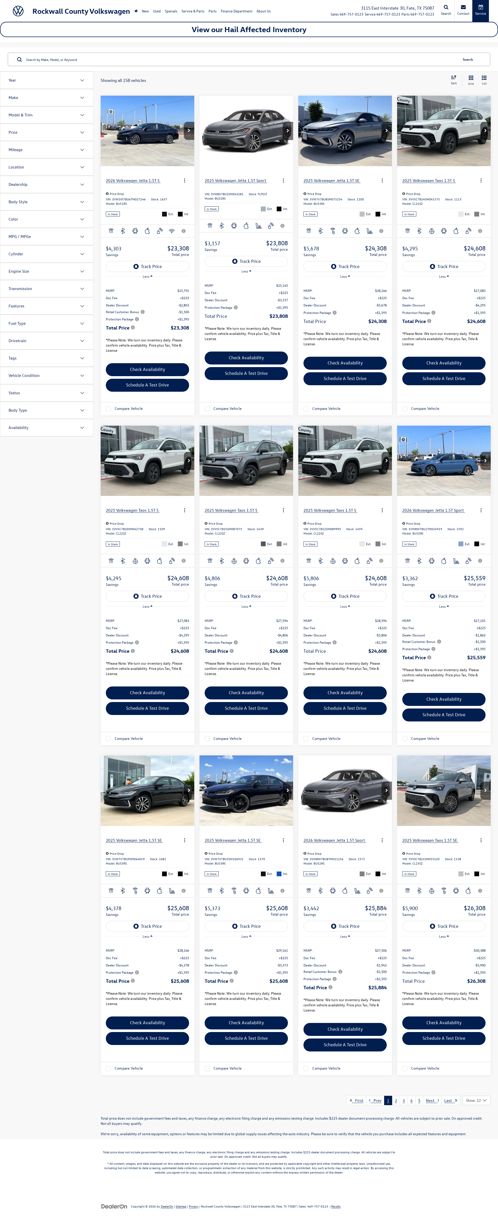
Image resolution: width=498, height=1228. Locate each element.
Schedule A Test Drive (147, 385)
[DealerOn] (114, 1206)
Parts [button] (213, 11)
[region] (147, 321)
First (357, 1100)
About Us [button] (264, 11)
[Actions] (184, 180)
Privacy (194, 1206)
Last (449, 1100)
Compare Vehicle (129, 408)
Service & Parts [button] (193, 11)
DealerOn (167, 1206)
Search (468, 59)
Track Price (151, 266)
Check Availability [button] (147, 369)
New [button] (145, 11)
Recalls (336, 1206)
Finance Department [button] (236, 11)
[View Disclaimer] (184, 231)
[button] (189, 131)
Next (432, 1100)
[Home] (136, 11)
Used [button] (157, 11)
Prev (376, 1100)
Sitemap (181, 1206)
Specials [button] (171, 11)
